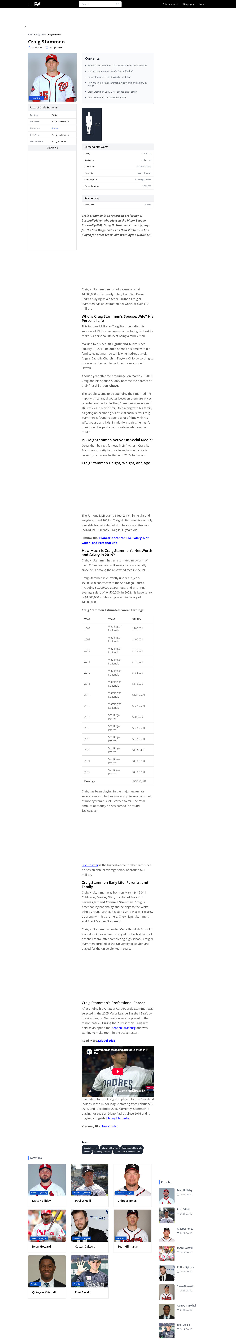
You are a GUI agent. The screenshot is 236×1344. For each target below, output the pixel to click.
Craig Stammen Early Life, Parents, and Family (112, 91)
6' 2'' (97, 124)
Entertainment (170, 4)
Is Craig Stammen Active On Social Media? (110, 71)
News (202, 4)
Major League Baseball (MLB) (128, 1151)
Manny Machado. (118, 1118)
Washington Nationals (132, 1147)
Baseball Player (90, 1147)
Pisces (55, 128)
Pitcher (87, 1151)
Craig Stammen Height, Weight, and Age (109, 76)
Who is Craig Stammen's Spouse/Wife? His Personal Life (117, 65)
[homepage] (37, 4)
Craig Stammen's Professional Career (107, 97)
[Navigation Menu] (30, 4)
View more (52, 147)
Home (31, 34)
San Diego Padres (102, 1151)
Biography (188, 4)
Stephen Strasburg (123, 1028)
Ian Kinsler (110, 1126)
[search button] (117, 4)
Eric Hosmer (90, 865)
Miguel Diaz (106, 1041)
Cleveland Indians (110, 1147)
